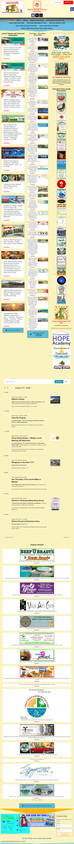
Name (58, 828)
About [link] (18, 20)
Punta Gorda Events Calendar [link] (37, 10)
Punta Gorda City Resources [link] (55, 20)
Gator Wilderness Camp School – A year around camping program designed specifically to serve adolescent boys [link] (33, 79)
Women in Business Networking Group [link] (28, 500)
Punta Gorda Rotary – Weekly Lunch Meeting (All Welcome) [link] (27, 439)
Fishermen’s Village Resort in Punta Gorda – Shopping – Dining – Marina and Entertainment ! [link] (33, 169)
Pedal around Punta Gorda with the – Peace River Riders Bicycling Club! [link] (37, 719)
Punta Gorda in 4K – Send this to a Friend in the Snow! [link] (33, 48)
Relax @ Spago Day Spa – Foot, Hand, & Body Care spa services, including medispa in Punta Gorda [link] (37, 780)
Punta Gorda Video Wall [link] (16, 23)
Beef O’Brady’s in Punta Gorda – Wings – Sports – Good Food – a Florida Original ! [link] (37, 561)
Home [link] (12, 20)
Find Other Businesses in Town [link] (36, 23)
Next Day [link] (66, 537)
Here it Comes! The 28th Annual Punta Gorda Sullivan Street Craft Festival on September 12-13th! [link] (12, 51)
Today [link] (12, 387)
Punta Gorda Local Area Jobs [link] (61, 322)
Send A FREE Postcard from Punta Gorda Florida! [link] (37, 28)
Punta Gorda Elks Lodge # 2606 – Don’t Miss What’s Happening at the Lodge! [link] (32, 41)
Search (68, 2)
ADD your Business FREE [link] (57, 23)
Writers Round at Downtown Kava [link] (26, 521)
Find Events (59, 381)
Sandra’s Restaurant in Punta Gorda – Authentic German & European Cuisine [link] (33, 291)
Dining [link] (25, 20)
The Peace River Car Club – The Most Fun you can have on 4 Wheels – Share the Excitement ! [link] (37, 754)
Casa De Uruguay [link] (19, 417)
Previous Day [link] (9, 537)
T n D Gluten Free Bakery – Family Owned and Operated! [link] (37, 628)
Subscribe (64, 834)
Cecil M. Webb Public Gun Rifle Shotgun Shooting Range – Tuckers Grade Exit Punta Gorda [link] (13, 293)
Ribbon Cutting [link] (18, 399)
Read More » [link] (32, 44)
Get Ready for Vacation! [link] (61, 77)
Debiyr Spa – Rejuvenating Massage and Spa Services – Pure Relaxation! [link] (33, 102)
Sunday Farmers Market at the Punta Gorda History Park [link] (12, 186)
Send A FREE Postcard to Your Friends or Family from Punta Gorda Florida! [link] (13, 241)
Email (58, 823)
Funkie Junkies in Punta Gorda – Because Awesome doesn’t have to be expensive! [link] (37, 661)
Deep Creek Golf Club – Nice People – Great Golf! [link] (61, 53)
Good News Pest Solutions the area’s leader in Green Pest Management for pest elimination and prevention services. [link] (33, 215)
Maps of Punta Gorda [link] (37, 20)
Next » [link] (40, 800)
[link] (72, 9)
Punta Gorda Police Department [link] (37, 759)
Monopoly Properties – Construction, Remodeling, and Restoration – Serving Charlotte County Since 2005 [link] (33, 138)
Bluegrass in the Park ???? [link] (23, 462)
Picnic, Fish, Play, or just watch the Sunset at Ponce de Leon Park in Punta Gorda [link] (33, 118)
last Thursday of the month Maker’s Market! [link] (26, 480)
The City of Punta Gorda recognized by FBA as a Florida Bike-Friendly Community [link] (37, 684)
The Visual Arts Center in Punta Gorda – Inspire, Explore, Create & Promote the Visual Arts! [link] (37, 611)
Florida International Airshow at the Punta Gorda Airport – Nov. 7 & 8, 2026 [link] (12, 163)
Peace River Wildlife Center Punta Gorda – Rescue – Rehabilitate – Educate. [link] (33, 234)
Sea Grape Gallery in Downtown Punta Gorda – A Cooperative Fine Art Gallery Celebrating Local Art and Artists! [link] (37, 594)
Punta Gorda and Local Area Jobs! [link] (26, 26)
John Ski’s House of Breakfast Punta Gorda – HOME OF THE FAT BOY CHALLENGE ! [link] (32, 284)
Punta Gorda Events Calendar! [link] (49, 26)
